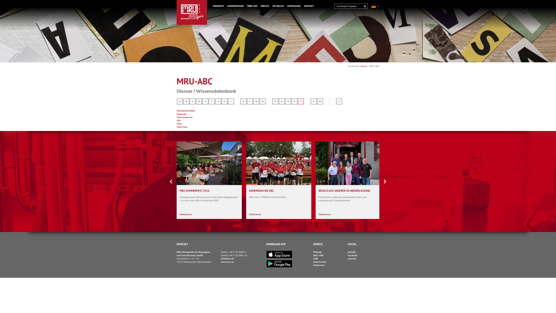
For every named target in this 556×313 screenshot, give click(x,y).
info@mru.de (227, 258)
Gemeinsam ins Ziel (261, 190)
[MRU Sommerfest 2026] (209, 163)
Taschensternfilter (186, 110)
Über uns (252, 5)
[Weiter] (385, 181)
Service (265, 5)
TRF (179, 120)
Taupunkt (181, 114)
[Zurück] (171, 181)
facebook (352, 255)
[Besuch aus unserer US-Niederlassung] (348, 163)
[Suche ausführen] (365, 6)
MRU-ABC (318, 255)
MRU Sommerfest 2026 (194, 190)
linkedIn (352, 252)
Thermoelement (185, 117)
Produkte (218, 5)
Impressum (318, 265)
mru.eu (363, 66)
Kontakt (309, 5)
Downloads (294, 5)
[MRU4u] (287, 254)
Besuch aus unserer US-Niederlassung (344, 190)
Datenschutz (319, 262)
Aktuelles (278, 5)
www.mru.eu (227, 262)
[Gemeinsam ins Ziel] (278, 163)
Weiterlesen (186, 214)
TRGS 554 (182, 127)
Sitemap (317, 252)
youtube (352, 258)
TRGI (179, 123)
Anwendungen (235, 5)
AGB (315, 258)
